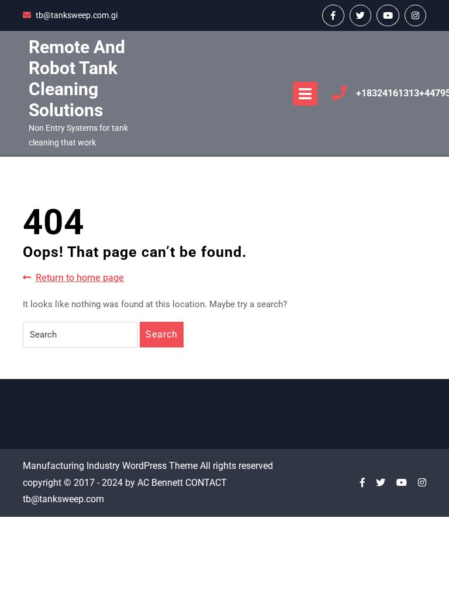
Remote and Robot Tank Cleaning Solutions (77, 78)
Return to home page (80, 278)
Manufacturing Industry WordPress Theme (110, 465)
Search (162, 334)
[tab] (305, 93)
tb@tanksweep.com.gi (77, 15)
